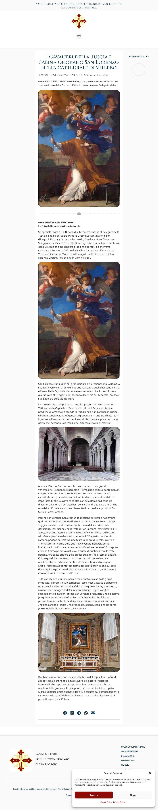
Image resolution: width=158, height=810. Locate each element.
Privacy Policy (119, 802)
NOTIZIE (125, 765)
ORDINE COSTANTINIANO (133, 747)
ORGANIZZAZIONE (129, 751)
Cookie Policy (106, 802)
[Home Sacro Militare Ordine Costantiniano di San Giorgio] (79, 21)
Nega (133, 795)
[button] (150, 773)
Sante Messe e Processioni (96, 75)
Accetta (94, 795)
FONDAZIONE (127, 760)
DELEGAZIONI (127, 756)
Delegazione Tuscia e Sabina (65, 75)
